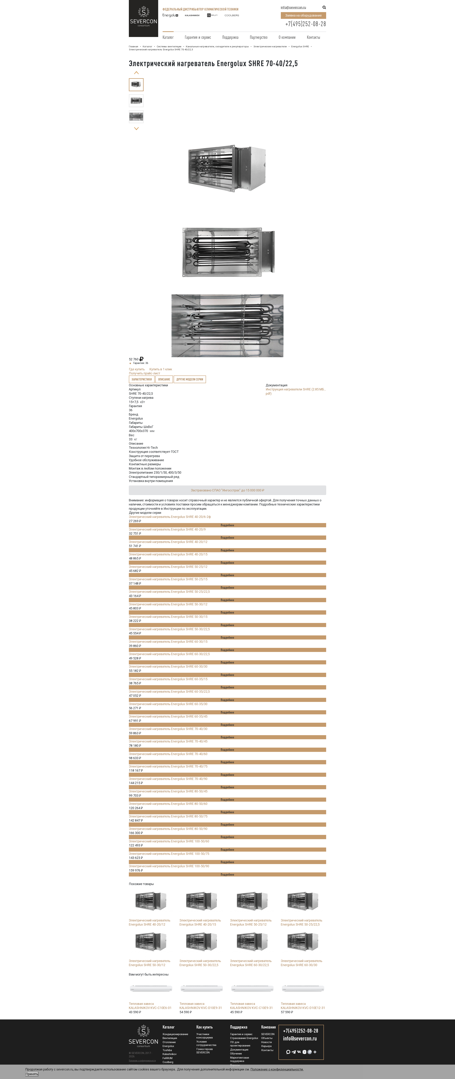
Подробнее (227, 525)
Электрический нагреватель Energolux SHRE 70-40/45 (168, 741)
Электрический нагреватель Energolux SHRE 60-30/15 (168, 641)
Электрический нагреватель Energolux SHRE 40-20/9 (167, 529)
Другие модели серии (189, 379)
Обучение (236, 1053)
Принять (32, 1074)
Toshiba (167, 1050)
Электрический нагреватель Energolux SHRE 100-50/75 (169, 854)
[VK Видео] (304, 1050)
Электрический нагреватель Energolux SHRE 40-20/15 (168, 554)
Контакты (313, 37)
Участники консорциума (204, 1036)
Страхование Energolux (244, 1038)
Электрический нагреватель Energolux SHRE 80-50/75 (168, 816)
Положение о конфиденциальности (142, 1060)
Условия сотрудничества (206, 1043)
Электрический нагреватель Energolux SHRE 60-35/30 (168, 704)
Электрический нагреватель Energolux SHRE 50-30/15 (168, 617)
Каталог (168, 37)
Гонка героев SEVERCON (204, 1051)
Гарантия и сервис (198, 37)
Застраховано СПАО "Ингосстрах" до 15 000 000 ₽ (227, 490)
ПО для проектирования (240, 1044)
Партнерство (258, 37)
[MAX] (288, 1050)
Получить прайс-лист (144, 373)
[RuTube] (309, 1050)
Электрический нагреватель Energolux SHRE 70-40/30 (168, 729)
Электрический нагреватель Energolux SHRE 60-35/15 (168, 679)
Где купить (137, 369)
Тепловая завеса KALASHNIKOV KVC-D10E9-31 (201, 1006)
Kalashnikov (169, 1054)
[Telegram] (293, 1050)
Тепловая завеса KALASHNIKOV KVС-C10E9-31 (251, 1006)
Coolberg (168, 1062)
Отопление (169, 1042)
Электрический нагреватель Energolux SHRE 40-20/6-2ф (170, 517)
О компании (287, 37)
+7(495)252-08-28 (305, 24)
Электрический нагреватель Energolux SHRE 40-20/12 (168, 542)
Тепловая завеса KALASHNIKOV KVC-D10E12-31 (303, 1006)
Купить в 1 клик (160, 369)
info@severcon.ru (293, 7)
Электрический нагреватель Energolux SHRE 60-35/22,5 (169, 691)
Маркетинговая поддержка (239, 1059)
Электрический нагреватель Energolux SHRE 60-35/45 (168, 716)
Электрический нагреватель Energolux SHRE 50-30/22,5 (169, 629)
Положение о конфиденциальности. (165, 1071)
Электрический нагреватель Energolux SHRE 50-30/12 (168, 604)
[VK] (298, 1050)
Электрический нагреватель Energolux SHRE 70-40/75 (168, 766)
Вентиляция (170, 1038)
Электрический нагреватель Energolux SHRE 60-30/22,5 (169, 654)
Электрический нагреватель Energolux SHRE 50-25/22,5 (169, 591)
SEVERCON (267, 1034)
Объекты (266, 1038)
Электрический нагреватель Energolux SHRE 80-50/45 (168, 791)
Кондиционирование (175, 1034)
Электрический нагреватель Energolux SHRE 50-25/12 (168, 567)
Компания (268, 1027)
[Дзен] (314, 1050)
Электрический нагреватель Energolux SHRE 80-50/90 (168, 829)
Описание (164, 379)
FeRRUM (167, 1058)
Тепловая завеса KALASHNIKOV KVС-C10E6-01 (150, 1006)
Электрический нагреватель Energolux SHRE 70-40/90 (168, 779)
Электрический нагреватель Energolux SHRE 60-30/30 (168, 666)
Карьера (266, 1046)
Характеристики (142, 379)
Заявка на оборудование (303, 15)
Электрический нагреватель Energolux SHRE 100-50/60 (169, 841)
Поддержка (230, 37)
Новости (266, 1042)
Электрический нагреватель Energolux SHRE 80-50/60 (168, 804)
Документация (239, 1049)
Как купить (204, 1027)
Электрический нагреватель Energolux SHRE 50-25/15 (168, 579)
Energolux (168, 1046)
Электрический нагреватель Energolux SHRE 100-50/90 (169, 866)
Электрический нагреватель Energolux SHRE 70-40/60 (168, 754)
